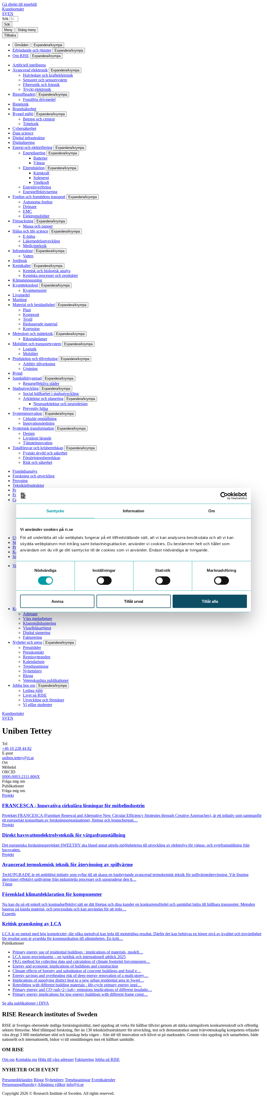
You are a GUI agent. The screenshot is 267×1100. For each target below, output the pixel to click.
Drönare (30, 206)
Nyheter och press (27, 642)
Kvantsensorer (35, 290)
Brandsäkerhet (24, 109)
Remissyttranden (36, 657)
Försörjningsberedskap (41, 457)
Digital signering (36, 632)
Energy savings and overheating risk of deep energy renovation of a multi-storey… (80, 975)
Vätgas (39, 163)
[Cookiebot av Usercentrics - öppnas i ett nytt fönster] (224, 496)
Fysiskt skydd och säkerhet (45, 453)
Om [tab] (211, 510)
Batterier (40, 158)
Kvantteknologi (25, 285)
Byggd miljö (23, 114)
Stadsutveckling (26, 388)
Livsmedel (21, 295)
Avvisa (57, 601)
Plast (27, 310)
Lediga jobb (33, 690)
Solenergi (41, 177)
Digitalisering (24, 142)
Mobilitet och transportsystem (37, 344)
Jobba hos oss (24, 685)
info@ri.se (75, 1084)
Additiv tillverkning (39, 364)
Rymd (17, 373)
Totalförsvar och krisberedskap (38, 448)
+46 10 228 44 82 (17, 748)
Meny (8, 30)
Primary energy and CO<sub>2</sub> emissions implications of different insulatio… (82, 989)
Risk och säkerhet (37, 462)
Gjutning (30, 368)
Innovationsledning (38, 423)
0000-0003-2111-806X (21, 776)
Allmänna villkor (51, 1084)
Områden (21, 45)
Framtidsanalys (25, 471)
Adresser (30, 614)
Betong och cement (39, 119)
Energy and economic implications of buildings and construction (65, 966)
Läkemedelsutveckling (41, 241)
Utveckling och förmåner (43, 700)
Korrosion (31, 328)
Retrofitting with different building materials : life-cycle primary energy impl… (77, 985)
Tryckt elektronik (37, 89)
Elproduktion (34, 168)
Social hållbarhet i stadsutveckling (51, 393)
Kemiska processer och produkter (50, 275)
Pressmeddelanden (17, 1080)
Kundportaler (13, 9)
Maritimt (20, 299)
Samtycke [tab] (55, 510)
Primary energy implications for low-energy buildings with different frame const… (80, 994)
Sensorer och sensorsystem (45, 80)
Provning (20, 480)
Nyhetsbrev (32, 671)
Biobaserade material (40, 324)
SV (5, 13)
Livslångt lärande (37, 438)
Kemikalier (22, 265)
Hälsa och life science (30, 231)
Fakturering (32, 637)
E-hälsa (29, 236)
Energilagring (34, 153)
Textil (27, 319)
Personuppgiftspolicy (19, 1084)
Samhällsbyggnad (27, 378)
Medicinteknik (35, 246)
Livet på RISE (35, 695)
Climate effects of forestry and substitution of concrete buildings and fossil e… (77, 971)
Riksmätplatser (35, 339)
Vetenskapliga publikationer (46, 680)
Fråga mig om (13, 781)
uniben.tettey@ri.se (18, 758)
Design (29, 433)
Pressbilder (32, 647)
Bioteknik (21, 104)
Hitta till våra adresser (56, 1059)
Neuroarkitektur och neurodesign (60, 404)
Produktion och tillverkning (35, 358)
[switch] (104, 580)
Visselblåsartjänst (37, 628)
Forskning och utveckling (33, 476)
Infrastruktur (23, 250)
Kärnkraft (41, 173)
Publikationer (13, 786)
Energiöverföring (37, 187)
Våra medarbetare (37, 618)
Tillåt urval (133, 601)
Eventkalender (103, 1080)
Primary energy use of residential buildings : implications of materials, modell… (78, 952)
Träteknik (31, 123)
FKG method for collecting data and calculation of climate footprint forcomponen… (81, 961)
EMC (27, 211)
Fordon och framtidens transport (39, 197)
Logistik (30, 349)
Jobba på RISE (107, 1059)
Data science (23, 133)
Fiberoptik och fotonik (41, 84)
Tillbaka (10, 35)
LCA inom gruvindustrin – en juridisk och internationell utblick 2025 (69, 957)
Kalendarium (33, 661)
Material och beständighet (34, 304)
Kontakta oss (26, 1059)
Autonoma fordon (37, 202)
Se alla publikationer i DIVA (25, 1003)
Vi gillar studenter (37, 704)
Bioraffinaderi (24, 94)
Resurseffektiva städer (41, 383)
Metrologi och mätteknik (33, 333)
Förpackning (23, 221)
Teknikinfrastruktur (28, 485)
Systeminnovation (27, 413)
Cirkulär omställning (40, 418)
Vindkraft (41, 182)
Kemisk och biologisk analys (46, 271)
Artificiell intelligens (29, 65)
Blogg (28, 675)
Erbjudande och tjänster (32, 50)
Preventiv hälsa (35, 408)
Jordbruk (20, 260)
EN (10, 13)
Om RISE (21, 55)
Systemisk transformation (33, 428)
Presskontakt (33, 652)
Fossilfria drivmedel (39, 99)
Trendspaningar (35, 666)
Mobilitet (30, 353)
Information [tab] (133, 510)
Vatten (28, 256)
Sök (5, 18)
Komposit (31, 314)
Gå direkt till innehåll (19, 4)
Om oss (8, 1059)
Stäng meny (27, 30)
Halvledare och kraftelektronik (48, 75)
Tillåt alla (210, 601)
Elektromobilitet (36, 216)
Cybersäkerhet (24, 128)
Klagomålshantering (39, 623)
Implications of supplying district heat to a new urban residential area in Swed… (78, 980)
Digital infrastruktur (29, 138)
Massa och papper (38, 226)
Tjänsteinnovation (37, 443)
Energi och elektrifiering (32, 147)
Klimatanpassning (27, 280)
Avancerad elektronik (30, 70)
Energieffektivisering (40, 192)
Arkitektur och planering (43, 398)
